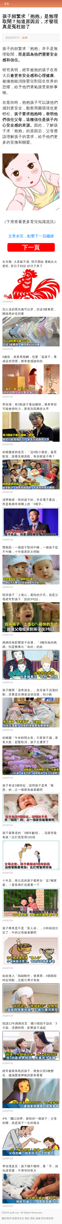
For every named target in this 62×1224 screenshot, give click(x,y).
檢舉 (25, 38)
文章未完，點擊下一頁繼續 (31, 236)
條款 (27, 1218)
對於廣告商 (47, 1218)
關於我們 (6, 1218)
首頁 (6, 3)
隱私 (32, 1218)
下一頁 (31, 247)
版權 (38, 1218)
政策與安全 (18, 1218)
